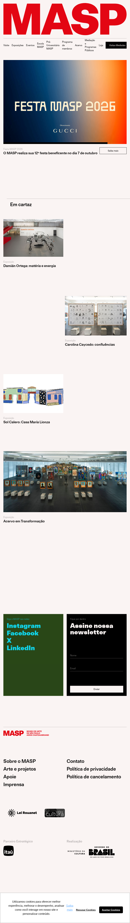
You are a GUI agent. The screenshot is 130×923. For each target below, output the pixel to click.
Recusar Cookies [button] (86, 910)
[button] (10, 96)
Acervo (78, 45)
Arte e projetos (19, 769)
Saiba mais (113, 150)
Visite (6, 45)
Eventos (30, 45)
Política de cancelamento (94, 777)
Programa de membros (67, 45)
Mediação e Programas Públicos (90, 45)
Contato (75, 761)
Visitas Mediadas (117, 45)
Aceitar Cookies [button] (111, 910)
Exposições (18, 45)
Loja (101, 45)
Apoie (9, 777)
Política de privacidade (91, 769)
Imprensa (13, 784)
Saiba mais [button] (69, 907)
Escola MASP (40, 45)
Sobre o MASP (19, 761)
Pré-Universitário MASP (53, 45)
